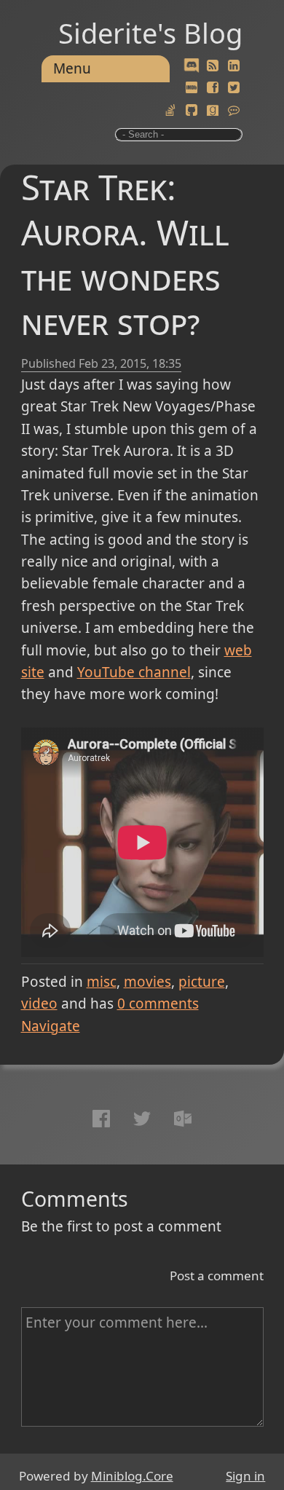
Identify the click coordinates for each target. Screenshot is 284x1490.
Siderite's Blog (150, 33)
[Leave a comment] (233, 110)
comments (158, 1003)
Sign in (245, 1475)
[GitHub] (191, 110)
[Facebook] (212, 88)
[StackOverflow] (170, 110)
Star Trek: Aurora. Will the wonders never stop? (125, 254)
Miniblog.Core (132, 1475)
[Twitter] (233, 88)
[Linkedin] (233, 66)
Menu (72, 68)
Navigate (50, 1026)
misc (102, 981)
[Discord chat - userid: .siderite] (191, 66)
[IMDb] (191, 88)
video (39, 1003)
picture (201, 981)
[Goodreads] (212, 110)
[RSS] (212, 66)
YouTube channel (134, 672)
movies (147, 981)
